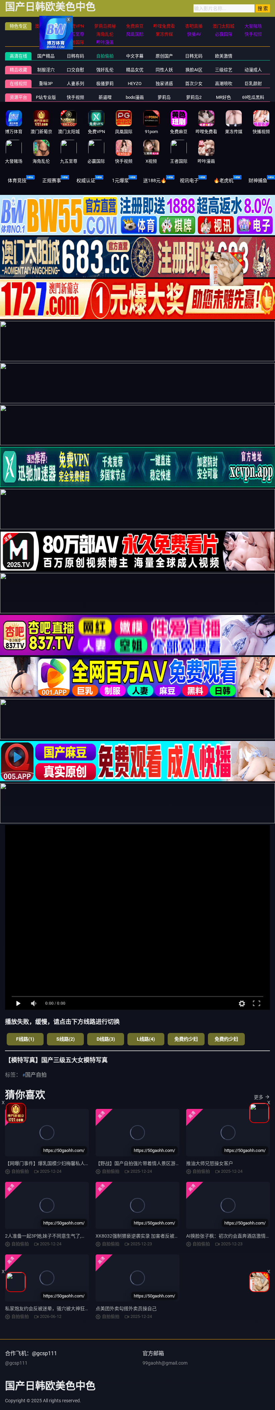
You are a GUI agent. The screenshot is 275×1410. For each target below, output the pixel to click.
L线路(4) (146, 1039)
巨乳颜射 (253, 83)
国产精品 (46, 55)
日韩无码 (194, 55)
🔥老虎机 (223, 180)
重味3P (46, 83)
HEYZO (135, 83)
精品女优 (135, 69)
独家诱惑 (164, 83)
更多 (258, 1097)
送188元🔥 (154, 180)
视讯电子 (189, 180)
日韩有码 (75, 55)
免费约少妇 (186, 1039)
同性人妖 (164, 69)
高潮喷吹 (223, 83)
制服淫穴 (46, 69)
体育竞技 (17, 180)
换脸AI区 (194, 69)
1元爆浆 (120, 180)
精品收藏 (18, 69)
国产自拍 (36, 1075)
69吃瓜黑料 (253, 97)
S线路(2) (65, 1039)
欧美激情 (223, 55)
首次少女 (194, 83)
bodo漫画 (135, 97)
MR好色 (223, 97)
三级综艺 (223, 69)
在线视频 (18, 83)
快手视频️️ (75, 97)
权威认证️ (85, 180)
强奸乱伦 (105, 69)
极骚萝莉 (105, 83)
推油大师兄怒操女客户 (209, 1163)
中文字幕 (135, 55)
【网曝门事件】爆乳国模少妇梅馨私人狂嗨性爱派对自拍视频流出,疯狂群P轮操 (87, 1163)
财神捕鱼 (258, 180)
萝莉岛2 (194, 97)
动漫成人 (253, 69)
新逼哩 (105, 97)
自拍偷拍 (105, 55)
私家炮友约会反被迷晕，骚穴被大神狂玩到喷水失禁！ (61, 1308)
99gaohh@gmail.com (165, 1363)
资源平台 (18, 97)
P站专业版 (46, 97)
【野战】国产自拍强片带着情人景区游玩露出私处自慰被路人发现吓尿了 (171, 1163)
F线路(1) (25, 1039)
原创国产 (164, 55)
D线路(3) (106, 1039)
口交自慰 (75, 69)
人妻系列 (75, 83)
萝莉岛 (164, 97)
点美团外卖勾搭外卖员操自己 (126, 1308)
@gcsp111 (16, 1363)
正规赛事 (51, 180)
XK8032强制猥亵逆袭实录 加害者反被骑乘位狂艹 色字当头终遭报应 (166, 1236)
